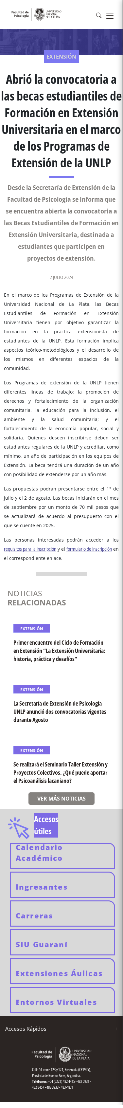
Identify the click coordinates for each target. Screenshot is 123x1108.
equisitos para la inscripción (31, 549)
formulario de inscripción (89, 549)
